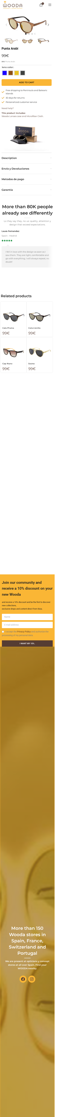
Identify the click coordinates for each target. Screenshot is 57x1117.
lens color (7, 67)
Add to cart (26, 82)
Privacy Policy (24, 631)
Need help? (8, 108)
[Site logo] (12, 4)
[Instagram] (31, 979)
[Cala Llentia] (40, 317)
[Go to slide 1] (26, 34)
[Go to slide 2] (29, 34)
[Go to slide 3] (32, 34)
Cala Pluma (8, 328)
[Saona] (40, 352)
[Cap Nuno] (13, 352)
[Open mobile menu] (50, 5)
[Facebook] (23, 979)
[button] (6, 25)
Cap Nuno (7, 364)
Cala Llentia (34, 328)
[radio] (4, 73)
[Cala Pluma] (13, 317)
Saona (31, 364)
